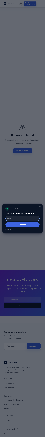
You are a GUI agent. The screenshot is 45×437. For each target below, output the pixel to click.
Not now (8, 229)
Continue (22, 224)
